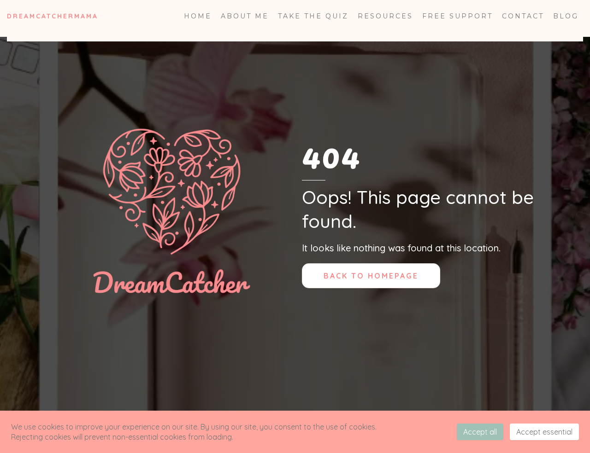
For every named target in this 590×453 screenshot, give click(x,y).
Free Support (457, 16)
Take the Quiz (313, 16)
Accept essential (544, 431)
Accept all (480, 431)
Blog (565, 16)
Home (198, 16)
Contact (523, 16)
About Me (245, 16)
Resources (385, 16)
